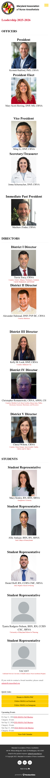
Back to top (24, 769)
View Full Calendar (25, 734)
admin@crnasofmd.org (11, 683)
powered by (18, 775)
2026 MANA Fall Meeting (23, 717)
